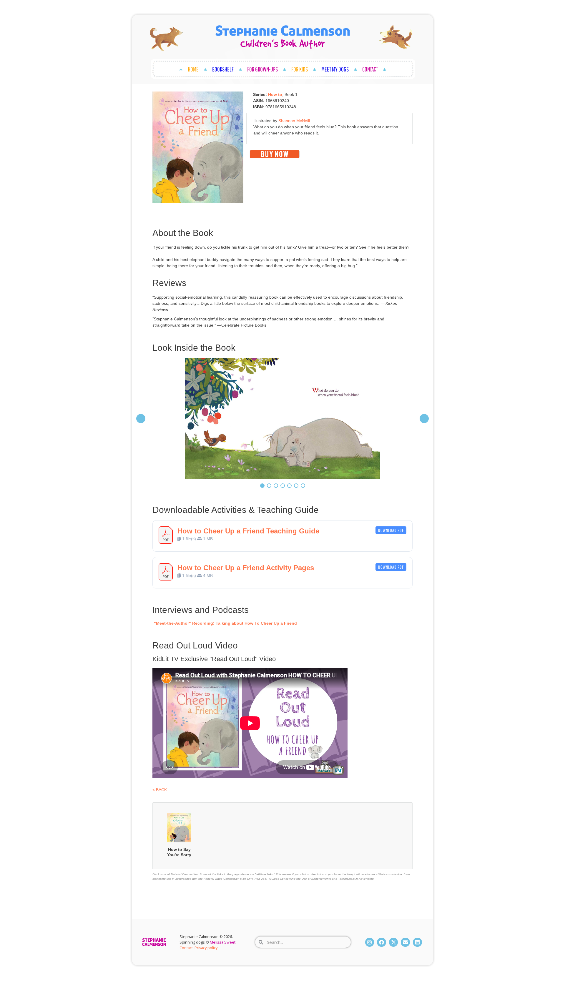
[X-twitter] (393, 942)
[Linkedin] (417, 942)
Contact (370, 69)
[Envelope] (405, 942)
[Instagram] (369, 942)
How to (275, 94)
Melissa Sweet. (223, 942)
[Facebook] (381, 942)
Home (193, 69)
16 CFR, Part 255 (254, 878)
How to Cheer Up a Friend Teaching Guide (248, 531)
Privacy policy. (206, 947)
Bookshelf (223, 69)
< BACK (159, 789)
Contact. (187, 947)
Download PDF (391, 530)
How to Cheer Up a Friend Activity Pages (245, 568)
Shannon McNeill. (294, 120)
